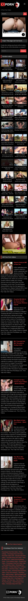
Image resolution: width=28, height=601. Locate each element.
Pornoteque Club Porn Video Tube (16, 563)
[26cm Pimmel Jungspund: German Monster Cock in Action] (6, 508)
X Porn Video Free (14, 567)
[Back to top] (23, 596)
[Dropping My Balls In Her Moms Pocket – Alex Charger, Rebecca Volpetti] (6, 309)
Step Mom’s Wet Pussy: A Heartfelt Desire (19, 458)
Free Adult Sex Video (9, 565)
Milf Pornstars (10, 574)
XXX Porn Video (13, 568)
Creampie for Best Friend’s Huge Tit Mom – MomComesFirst (20, 381)
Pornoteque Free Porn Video (10, 552)
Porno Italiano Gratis (12, 561)
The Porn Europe (6, 582)
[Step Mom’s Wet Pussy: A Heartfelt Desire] (6, 467)
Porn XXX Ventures (11, 572)
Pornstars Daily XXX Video (13, 583)
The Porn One (11, 580)
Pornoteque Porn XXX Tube (15, 554)
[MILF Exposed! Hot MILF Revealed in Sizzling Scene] (6, 352)
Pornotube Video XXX (8, 555)
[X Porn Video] (11, 5)
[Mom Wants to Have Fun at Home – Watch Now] (6, 431)
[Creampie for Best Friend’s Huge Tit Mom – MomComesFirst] (6, 390)
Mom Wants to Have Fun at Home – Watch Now (20, 422)
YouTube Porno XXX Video (14, 557)
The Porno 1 (19, 580)
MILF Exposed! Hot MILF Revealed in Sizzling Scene (19, 343)
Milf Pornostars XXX (20, 574)
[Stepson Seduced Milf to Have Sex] (6, 273)
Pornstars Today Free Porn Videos (12, 576)
